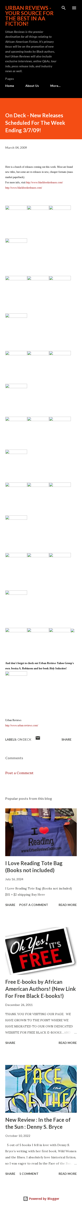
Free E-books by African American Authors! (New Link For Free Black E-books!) (40, 989)
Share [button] (66, 739)
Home (9, 86)
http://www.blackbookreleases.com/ (44, 182)
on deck (24, 739)
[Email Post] (37, 739)
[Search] (63, 8)
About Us (32, 86)
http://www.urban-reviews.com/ (21, 725)
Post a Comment (19, 773)
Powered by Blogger (43, 1199)
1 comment (28, 1173)
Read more (68, 905)
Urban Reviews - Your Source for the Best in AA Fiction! (29, 16)
